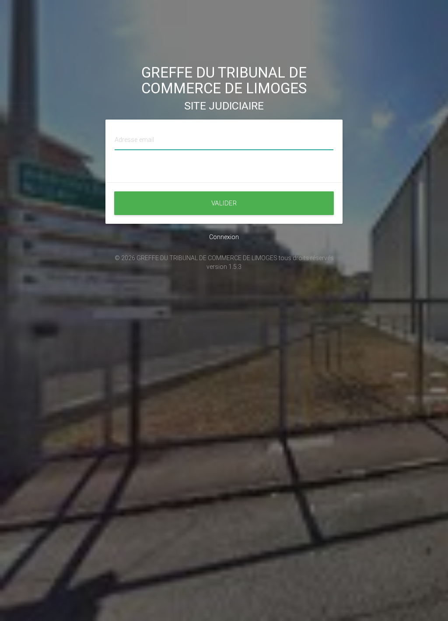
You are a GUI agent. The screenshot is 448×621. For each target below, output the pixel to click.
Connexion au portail (224, 173)
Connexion (224, 236)
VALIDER (224, 203)
